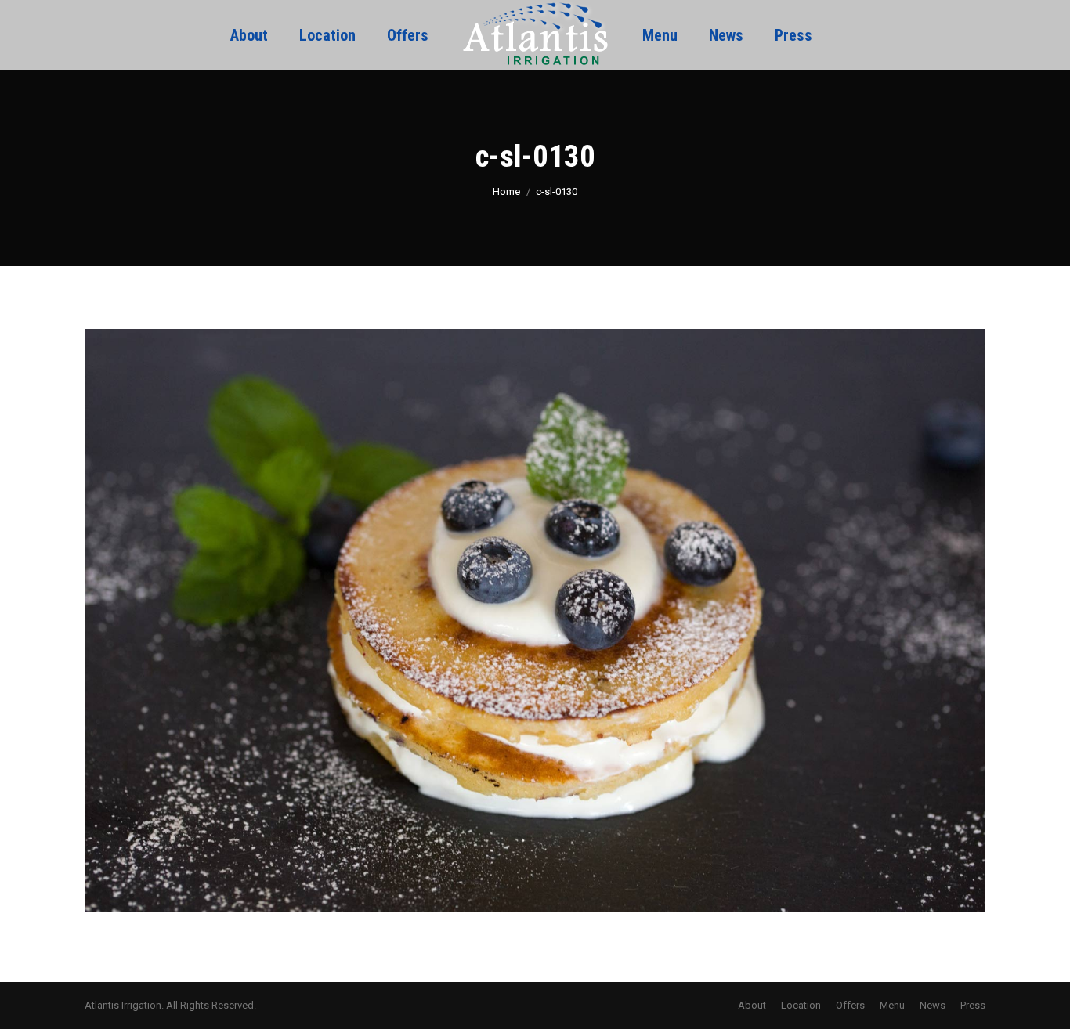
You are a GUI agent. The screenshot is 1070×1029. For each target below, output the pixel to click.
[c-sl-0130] (535, 620)
